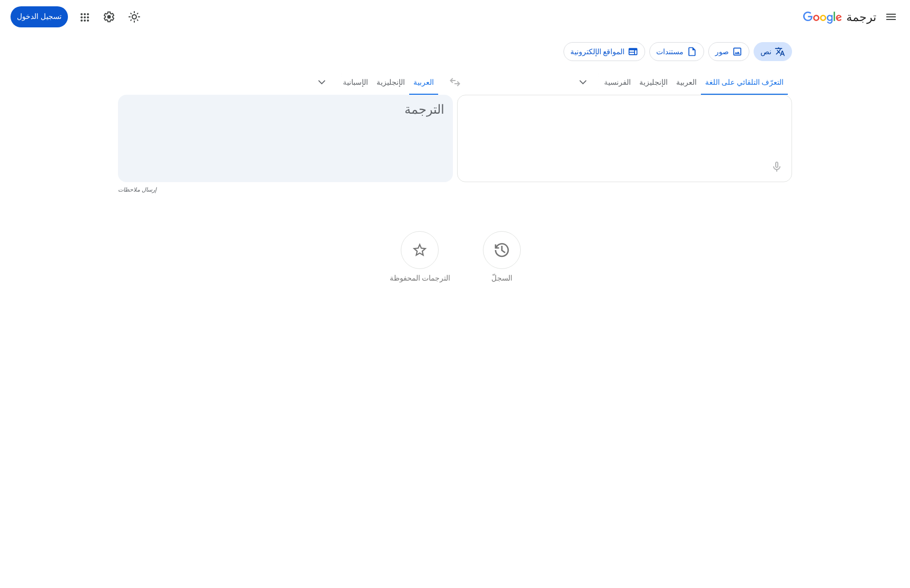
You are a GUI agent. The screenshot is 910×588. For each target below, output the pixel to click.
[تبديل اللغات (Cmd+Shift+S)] (455, 82)
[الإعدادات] (109, 16)
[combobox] (636, 110)
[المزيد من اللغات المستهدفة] (321, 82)
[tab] (744, 82)
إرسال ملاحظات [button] (137, 189)
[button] (891, 16)
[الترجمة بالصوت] (776, 167)
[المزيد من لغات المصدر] (583, 82)
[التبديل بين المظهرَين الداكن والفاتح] (134, 16)
